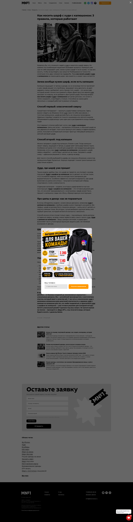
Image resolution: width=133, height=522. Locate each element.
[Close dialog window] (130, 2)
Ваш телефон (50, 283)
